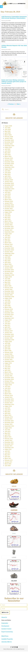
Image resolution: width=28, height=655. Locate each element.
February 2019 (9, 287)
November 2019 (9, 271)
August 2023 (8, 190)
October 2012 (8, 424)
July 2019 (7, 278)
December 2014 (9, 377)
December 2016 (9, 334)
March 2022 (8, 221)
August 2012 (8, 428)
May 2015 (7, 368)
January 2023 (8, 203)
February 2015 (9, 374)
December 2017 (9, 313)
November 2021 (9, 228)
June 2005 (8, 465)
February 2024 (9, 180)
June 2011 (7, 453)
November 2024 (9, 163)
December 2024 (9, 162)
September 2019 (9, 275)
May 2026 (7, 131)
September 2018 (9, 296)
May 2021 (7, 239)
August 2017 (8, 320)
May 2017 (7, 325)
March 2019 (8, 286)
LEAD (14, 557)
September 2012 (9, 426)
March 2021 (8, 242)
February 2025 (9, 158)
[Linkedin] (15, 647)
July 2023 (7, 192)
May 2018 (7, 304)
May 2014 (7, 390)
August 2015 (8, 363)
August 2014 (8, 384)
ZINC (14, 533)
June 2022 (8, 215)
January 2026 (8, 138)
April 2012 (7, 435)
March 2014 (8, 393)
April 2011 (7, 456)
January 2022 (8, 224)
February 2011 (8, 460)
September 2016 (9, 339)
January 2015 (8, 375)
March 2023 (8, 199)
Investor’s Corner (6, 628)
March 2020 (8, 264)
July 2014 (7, 386)
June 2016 (7, 345)
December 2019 (9, 269)
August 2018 (8, 298)
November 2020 (9, 250)
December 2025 (9, 140)
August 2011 (8, 449)
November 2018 (9, 293)
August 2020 (8, 255)
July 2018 (7, 300)
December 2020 (9, 248)
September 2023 (9, 188)
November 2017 (9, 314)
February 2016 (9, 352)
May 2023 (7, 196)
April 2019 (7, 284)
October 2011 (8, 446)
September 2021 (9, 232)
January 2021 (8, 246)
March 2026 (8, 135)
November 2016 (9, 336)
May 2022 (7, 217)
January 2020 (8, 268)
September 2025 (9, 145)
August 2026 (8, 126)
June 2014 (7, 388)
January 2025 (8, 160)
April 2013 (7, 413)
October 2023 (9, 187)
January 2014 (8, 397)
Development (5, 626)
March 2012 (8, 437)
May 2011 (7, 455)
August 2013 (8, 406)
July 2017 (7, 322)
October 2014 (8, 381)
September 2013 (9, 404)
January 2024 (8, 181)
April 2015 (7, 370)
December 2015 (9, 356)
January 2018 (8, 311)
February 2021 (9, 244)
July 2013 (7, 408)
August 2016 (8, 341)
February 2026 (9, 136)
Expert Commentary (7, 631)
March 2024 (8, 178)
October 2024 (9, 165)
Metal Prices (4, 636)
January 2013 (8, 419)
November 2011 (9, 444)
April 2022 (8, 219)
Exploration (4, 623)
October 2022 (9, 208)
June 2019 (7, 280)
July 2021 (7, 235)
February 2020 (9, 266)
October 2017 (8, 316)
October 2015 (8, 359)
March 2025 (8, 156)
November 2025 (9, 142)
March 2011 (8, 458)
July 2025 (7, 149)
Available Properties (7, 639)
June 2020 (8, 259)
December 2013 (9, 399)
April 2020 (8, 262)
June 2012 (7, 431)
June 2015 (7, 366)
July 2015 (7, 365)
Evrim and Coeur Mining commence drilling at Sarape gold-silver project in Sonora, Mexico (13, 81)
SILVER (14, 581)
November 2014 (9, 379)
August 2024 (8, 169)
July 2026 (7, 127)
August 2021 (8, 233)
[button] (1, 6)
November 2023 (9, 185)
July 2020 (7, 257)
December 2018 (9, 291)
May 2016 (7, 347)
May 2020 (7, 260)
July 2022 (7, 214)
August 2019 (8, 277)
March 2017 (8, 329)
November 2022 (9, 206)
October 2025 (9, 144)
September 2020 (9, 253)
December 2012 (9, 420)
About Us (4, 617)
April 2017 (7, 327)
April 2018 (7, 305)
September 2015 (9, 361)
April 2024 (8, 176)
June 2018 (7, 302)
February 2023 (9, 201)
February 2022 (9, 223)
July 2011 (7, 451)
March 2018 (8, 307)
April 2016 (7, 348)
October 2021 (8, 230)
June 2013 (7, 410)
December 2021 (9, 226)
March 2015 (8, 372)
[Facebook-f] (11, 647)
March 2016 (8, 350)
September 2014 (9, 383)
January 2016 (8, 354)
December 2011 (9, 442)
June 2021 (7, 237)
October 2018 (8, 295)
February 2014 (9, 395)
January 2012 (8, 440)
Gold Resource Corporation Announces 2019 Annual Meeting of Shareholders (14, 17)
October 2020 (9, 251)
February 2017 (9, 331)
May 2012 (7, 433)
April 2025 (8, 154)
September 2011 (9, 447)
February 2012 (9, 438)
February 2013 (9, 417)
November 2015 (9, 357)
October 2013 (8, 402)
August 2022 (8, 212)
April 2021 (7, 241)
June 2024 (8, 172)
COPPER (14, 510)
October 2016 (8, 338)
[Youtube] (17, 647)
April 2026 (8, 133)
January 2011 (8, 462)
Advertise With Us (6, 641)
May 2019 (7, 282)
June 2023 (8, 194)
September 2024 (9, 167)
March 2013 (8, 415)
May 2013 (7, 411)
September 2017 (9, 318)
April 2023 (8, 197)
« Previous (10, 104)
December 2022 (9, 205)
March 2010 (8, 464)
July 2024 (7, 171)
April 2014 (7, 392)
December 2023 (9, 183)
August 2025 (8, 147)
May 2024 (7, 174)
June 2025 (8, 151)
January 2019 (8, 289)
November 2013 (9, 401)
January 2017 (8, 332)
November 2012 (9, 422)
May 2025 (7, 153)
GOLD (14, 486)
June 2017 (7, 323)
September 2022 (9, 210)
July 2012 (7, 429)
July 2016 (7, 343)
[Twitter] (13, 647)
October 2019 (8, 273)
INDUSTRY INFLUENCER (14, 118)
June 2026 (8, 129)
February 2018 (9, 309)
